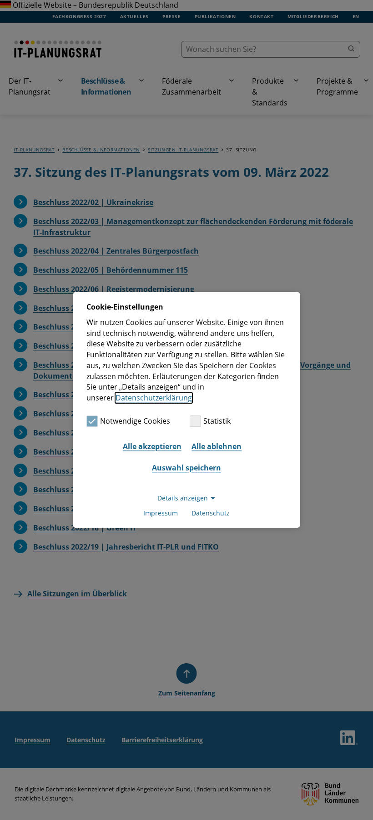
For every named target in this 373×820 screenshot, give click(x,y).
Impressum (160, 513)
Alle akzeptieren (152, 446)
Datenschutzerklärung (154, 398)
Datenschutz (211, 513)
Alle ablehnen (217, 446)
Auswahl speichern (186, 468)
